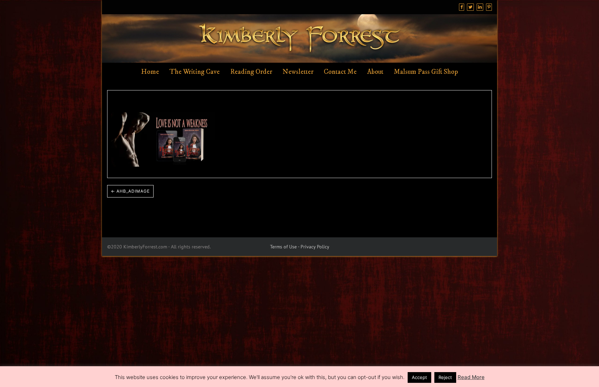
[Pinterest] (489, 7)
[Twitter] (470, 7)
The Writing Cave (195, 72)
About (375, 72)
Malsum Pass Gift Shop (426, 72)
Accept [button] (419, 377)
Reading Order (251, 72)
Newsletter (298, 72)
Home (150, 72)
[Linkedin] (480, 7)
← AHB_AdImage (130, 191)
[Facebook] (461, 7)
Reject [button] (445, 377)
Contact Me (340, 72)
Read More (471, 377)
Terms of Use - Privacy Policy (299, 247)
